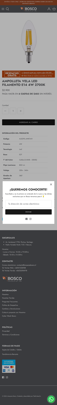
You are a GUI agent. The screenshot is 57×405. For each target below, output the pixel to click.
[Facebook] (27, 219)
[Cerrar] (51, 184)
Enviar (28, 212)
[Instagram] (30, 219)
